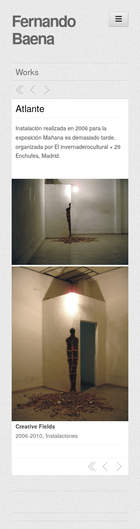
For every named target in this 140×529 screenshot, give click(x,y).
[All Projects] (20, 90)
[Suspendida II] (48, 90)
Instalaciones (62, 435)
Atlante (30, 108)
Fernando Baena (43, 29)
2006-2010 (29, 435)
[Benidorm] (34, 90)
